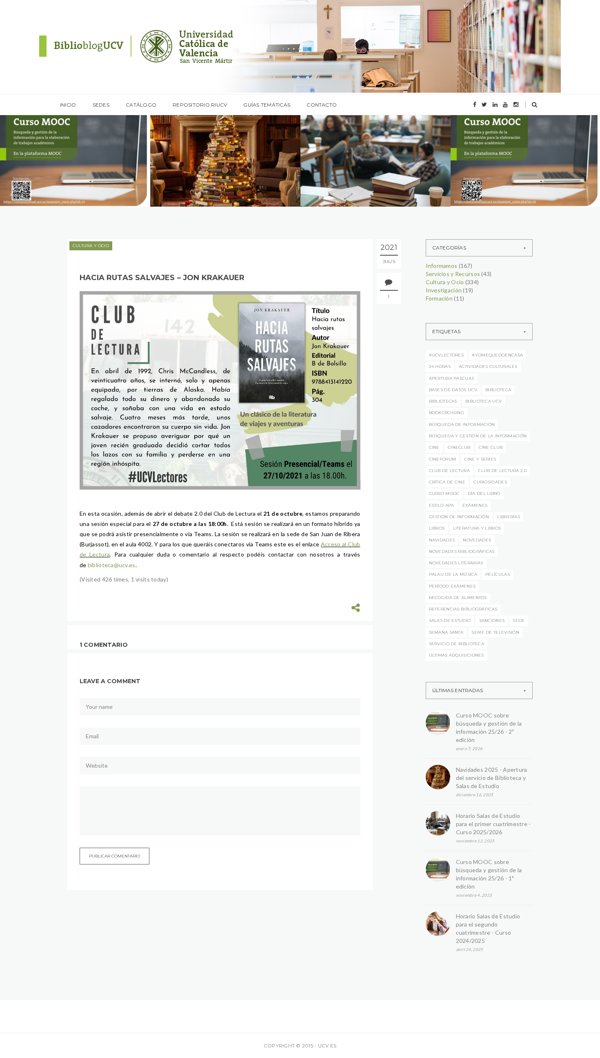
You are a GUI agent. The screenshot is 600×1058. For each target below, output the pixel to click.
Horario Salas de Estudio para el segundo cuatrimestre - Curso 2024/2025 (488, 928)
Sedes (101, 105)
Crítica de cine (447, 482)
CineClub (459, 447)
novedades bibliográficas (462, 551)
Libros (437, 528)
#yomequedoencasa (497, 355)
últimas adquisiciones (456, 655)
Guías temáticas (266, 105)
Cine (434, 447)
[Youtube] (505, 104)
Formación (439, 298)
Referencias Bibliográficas (463, 609)
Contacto (322, 105)
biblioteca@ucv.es (112, 564)
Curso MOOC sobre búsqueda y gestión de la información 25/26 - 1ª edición (489, 874)
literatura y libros (477, 528)
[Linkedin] (495, 104)
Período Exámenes (452, 586)
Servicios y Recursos (453, 273)
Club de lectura (449, 470)
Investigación (444, 290)
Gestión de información (459, 516)
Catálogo (141, 105)
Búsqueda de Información (462, 424)
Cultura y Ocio (91, 245)
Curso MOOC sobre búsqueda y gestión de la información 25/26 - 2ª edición (489, 727)
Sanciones (492, 620)
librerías (508, 516)
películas (497, 574)
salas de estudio (450, 620)
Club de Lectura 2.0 (502, 470)
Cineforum (442, 459)
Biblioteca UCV (483, 401)
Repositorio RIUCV (200, 105)
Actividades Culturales (488, 366)
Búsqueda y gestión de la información (478, 436)
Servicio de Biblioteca (456, 643)
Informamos (43, 140)
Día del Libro (484, 493)
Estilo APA (441, 505)
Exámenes (474, 505)
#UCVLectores (446, 355)
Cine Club (491, 447)
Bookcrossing (446, 412)
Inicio (68, 105)
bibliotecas (443, 401)
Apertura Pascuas (451, 378)
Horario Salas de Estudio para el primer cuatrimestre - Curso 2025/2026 (493, 823)
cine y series (480, 459)
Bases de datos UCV (453, 389)
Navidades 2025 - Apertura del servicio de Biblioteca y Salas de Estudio (491, 777)
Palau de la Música (453, 574)
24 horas (440, 366)
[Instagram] (515, 104)
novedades (477, 540)
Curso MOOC (444, 493)
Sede (518, 620)
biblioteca (498, 389)
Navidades (442, 540)
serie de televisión (495, 632)
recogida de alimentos (458, 597)
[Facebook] (474, 104)
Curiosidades (490, 482)
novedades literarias (456, 563)
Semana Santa (446, 632)
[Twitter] (484, 104)
